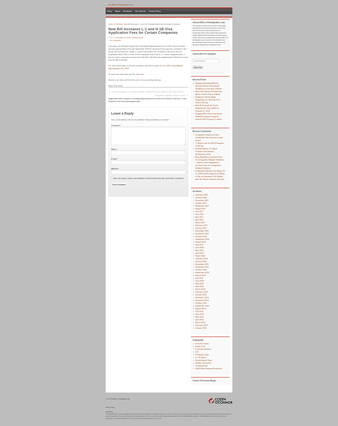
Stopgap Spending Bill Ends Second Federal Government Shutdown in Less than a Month (208, 86)
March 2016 (200, 256)
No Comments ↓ (116, 40)
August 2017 (200, 209)
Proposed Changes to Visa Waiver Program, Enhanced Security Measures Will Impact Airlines (147, 92)
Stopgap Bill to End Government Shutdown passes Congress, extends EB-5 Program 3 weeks (208, 116)
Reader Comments (203, 363)
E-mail (114, 159)
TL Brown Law (201, 143)
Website (114, 169)
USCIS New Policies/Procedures (208, 368)
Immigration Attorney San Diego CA (210, 171)
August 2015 (200, 275)
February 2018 (201, 195)
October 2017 (201, 203)
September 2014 (202, 306)
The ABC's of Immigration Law (120, 399)
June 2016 (199, 247)
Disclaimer (127, 11)
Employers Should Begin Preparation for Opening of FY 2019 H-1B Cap (207, 100)
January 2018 (201, 197)
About (117, 11)
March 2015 (200, 289)
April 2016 (199, 253)
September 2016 (202, 239)
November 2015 (202, 267)
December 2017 (202, 200)
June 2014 (199, 314)
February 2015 (201, 292)
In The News (118, 24)
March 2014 (200, 322)
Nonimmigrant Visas (133, 101)
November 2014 (202, 300)
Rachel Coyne (138, 38)
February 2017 (201, 225)
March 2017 (200, 222)
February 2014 (201, 325)
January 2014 (201, 328)
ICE (196, 352)
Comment (116, 125)
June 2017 (199, 214)
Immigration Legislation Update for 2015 (170, 95)
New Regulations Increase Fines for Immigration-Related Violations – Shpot (209, 160)
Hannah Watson (202, 149)
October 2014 (201, 303)
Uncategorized (201, 366)
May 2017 (199, 217)
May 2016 (199, 250)
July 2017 (199, 211)
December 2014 (202, 297)
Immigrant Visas (202, 355)
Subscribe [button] (198, 67)
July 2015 (199, 278)
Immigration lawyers (203, 135)
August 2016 (200, 242)
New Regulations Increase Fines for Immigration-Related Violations (208, 165)
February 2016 (201, 259)
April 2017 (199, 220)
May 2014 (199, 317)
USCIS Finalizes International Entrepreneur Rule (206, 151)
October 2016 (201, 236)
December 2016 (202, 231)
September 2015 (202, 272)
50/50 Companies (124, 99)
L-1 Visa (183, 99)
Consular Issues (202, 343)
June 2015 (199, 281)
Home (109, 11)
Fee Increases (166, 99)
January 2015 (201, 295)
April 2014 (199, 320)
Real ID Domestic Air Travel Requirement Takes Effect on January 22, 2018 (207, 108)
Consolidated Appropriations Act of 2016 (146, 99)
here (142, 74)
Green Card (200, 346)
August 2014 (200, 308)
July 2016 (199, 245)
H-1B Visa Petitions (203, 349)
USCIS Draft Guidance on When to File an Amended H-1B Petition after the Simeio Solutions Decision (210, 176)
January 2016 (201, 261)
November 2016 (202, 234)
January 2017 (201, 228)
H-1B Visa (176, 99)
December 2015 (202, 264)
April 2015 (199, 286)
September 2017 (202, 206)
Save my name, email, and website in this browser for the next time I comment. (148, 178)
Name (113, 149)
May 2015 (199, 284)
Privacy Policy (155, 11)
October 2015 (201, 270)
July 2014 (199, 311)
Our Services (140, 11)
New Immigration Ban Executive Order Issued (209, 137)
